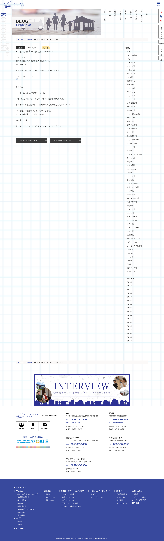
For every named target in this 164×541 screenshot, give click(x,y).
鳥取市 (19, 521)
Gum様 (129, 173)
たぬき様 (130, 84)
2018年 (129, 311)
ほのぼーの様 (132, 143)
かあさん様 (131, 107)
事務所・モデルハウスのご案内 (72, 491)
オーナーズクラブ (141, 15)
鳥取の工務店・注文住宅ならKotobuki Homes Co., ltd (81, 538)
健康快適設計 (21, 506)
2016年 (129, 319)
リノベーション (51, 497)
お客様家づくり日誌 (120, 13)
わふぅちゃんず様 (133, 238)
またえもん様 (132, 220)
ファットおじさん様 (134, 154)
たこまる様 (131, 74)
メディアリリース (97, 497)
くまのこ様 (131, 272)
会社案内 (118, 491)
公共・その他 (50, 500)
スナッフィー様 (133, 228)
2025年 (129, 286)
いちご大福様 (132, 103)
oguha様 (130, 77)
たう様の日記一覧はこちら (28, 140)
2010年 (129, 341)
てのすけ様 (131, 176)
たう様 (129, 162)
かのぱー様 (131, 110)
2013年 (129, 330)
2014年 (129, 326)
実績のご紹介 (115, 11)
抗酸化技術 (21, 512)
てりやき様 (131, 92)
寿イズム (110, 12)
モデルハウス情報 (68, 494)
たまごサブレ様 (133, 187)
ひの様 (129, 261)
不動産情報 (161, 41)
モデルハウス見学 (161, 31)
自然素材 (20, 503)
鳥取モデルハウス (68, 497)
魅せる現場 (21, 515)
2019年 (129, 308)
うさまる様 (131, 88)
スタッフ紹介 (136, 13)
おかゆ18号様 (132, 136)
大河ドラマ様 (132, 268)
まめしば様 (131, 66)
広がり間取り (21, 500)
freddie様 (130, 249)
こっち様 (130, 180)
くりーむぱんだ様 (133, 114)
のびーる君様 (132, 55)
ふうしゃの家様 (133, 139)
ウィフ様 (130, 191)
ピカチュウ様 (132, 125)
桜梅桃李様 (131, 81)
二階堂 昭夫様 (132, 183)
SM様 (129, 264)
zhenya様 (130, 257)
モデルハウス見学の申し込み (71, 506)
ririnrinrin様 (131, 194)
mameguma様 (132, 169)
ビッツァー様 (132, 217)
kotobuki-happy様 (133, 198)
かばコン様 (131, 118)
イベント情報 (161, 50)
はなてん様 (131, 95)
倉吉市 (19, 524)
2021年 (129, 300)
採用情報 (135, 503)
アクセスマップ (122, 503)
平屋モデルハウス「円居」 (71, 503)
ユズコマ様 (131, 209)
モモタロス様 (132, 202)
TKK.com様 (131, 121)
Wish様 (129, 150)
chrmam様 (130, 213)
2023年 (129, 293)
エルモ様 (130, 231)
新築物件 (48, 494)
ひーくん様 (131, 158)
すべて (129, 51)
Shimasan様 (131, 147)
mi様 (129, 59)
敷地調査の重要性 (23, 497)
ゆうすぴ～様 (132, 242)
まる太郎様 (131, 165)
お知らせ (94, 494)
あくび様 (130, 235)
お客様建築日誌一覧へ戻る (62, 140)
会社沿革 (120, 500)
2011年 (129, 337)
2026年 (129, 282)
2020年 (129, 304)
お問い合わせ (137, 491)
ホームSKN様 (132, 128)
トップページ (105, 14)
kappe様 (130, 206)
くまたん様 (131, 70)
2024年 (129, 289)
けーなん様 (131, 63)
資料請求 (161, 58)
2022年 (129, 297)
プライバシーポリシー (141, 497)
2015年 (129, 322)
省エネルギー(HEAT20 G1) (25, 509)
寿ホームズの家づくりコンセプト (28, 494)
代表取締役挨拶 (122, 494)
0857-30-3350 (121, 419)
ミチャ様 (130, 224)
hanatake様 (131, 253)
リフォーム (131, 13)
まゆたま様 (131, 99)
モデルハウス (126, 15)
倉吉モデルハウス (68, 500)
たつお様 (130, 132)
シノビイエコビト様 (134, 246)
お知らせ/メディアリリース (100, 491)
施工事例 (47, 491)
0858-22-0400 (79, 419)
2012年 (129, 333)
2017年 (129, 315)
